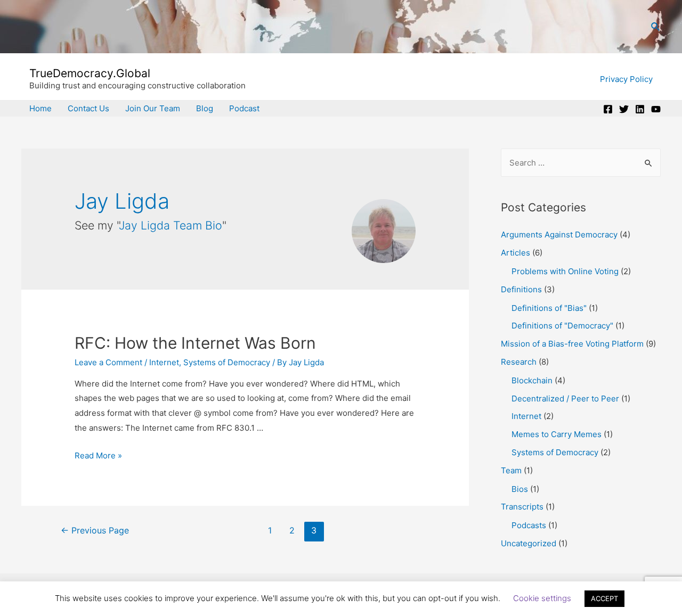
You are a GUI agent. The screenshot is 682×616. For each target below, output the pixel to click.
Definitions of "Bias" (549, 308)
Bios (520, 489)
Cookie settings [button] (542, 598)
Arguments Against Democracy (559, 234)
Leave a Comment (108, 362)
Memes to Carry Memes (557, 434)
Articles (515, 253)
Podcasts (529, 525)
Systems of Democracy (226, 362)
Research (519, 362)
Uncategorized (528, 543)
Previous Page (95, 530)
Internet (164, 362)
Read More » (98, 455)
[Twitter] (624, 109)
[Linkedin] (640, 109)
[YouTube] (656, 109)
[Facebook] (608, 109)
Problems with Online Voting (565, 271)
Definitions (521, 289)
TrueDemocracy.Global (89, 73)
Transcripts (522, 507)
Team (511, 470)
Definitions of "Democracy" (562, 326)
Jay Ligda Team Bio (170, 225)
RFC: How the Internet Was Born (195, 342)
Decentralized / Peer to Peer (565, 398)
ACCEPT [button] (604, 598)
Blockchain (532, 380)
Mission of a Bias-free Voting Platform (572, 344)
